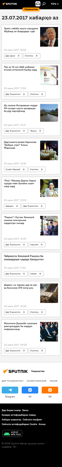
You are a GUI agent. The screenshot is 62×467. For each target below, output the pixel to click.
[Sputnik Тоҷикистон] (10, 5)
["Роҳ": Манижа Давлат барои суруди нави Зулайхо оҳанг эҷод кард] (49, 188)
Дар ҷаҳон (10, 55)
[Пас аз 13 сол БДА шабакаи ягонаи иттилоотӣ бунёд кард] (49, 75)
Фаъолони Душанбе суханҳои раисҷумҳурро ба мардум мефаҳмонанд (20, 326)
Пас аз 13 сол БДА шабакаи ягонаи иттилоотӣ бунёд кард (20, 68)
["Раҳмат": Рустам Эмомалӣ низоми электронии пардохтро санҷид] (49, 225)
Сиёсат (33, 273)
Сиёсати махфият (32, 419)
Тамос (25, 410)
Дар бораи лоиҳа (11, 410)
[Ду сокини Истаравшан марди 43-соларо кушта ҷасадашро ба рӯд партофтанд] (49, 113)
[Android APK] (12, 434)
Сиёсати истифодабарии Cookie (19, 424)
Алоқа (42, 424)
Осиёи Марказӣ (13, 169)
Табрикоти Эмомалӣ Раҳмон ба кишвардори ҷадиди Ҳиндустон (24, 257)
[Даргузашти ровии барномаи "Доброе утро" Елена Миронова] (49, 150)
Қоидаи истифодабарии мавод (19, 414)
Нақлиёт (34, 244)
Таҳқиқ (33, 130)
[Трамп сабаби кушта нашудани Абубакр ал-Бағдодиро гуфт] (49, 36)
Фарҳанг (10, 206)
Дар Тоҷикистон (13, 94)
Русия (53, 380)
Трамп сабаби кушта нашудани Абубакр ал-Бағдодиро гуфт (21, 30)
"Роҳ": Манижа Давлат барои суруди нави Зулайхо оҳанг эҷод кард (20, 183)
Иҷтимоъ (29, 55)
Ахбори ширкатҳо (11, 419)
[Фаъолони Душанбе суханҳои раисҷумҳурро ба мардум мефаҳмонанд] (49, 331)
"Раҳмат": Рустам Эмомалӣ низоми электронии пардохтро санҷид (19, 220)
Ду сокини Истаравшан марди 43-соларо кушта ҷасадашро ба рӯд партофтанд (20, 108)
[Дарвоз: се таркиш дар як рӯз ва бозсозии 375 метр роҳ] (49, 293)
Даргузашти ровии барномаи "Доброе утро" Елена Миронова (20, 145)
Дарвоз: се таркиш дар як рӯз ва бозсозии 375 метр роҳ (20, 286)
